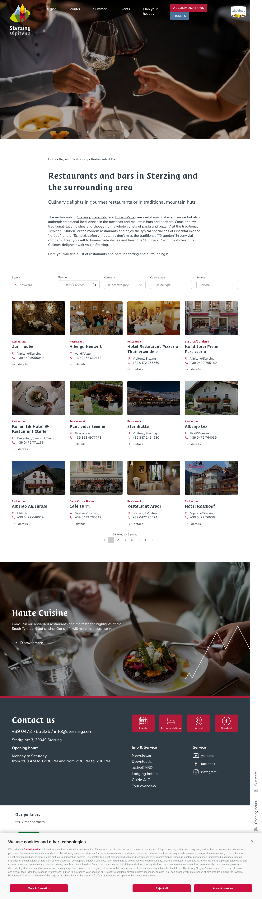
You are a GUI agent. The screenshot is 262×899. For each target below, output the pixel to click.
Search (16, 277)
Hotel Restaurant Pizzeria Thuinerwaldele (152, 349)
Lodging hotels (145, 773)
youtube (207, 755)
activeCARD (142, 767)
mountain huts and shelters (152, 221)
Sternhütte (138, 426)
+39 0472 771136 (30, 443)
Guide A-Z (141, 779)
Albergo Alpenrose (29, 506)
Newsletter (141, 755)
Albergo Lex (196, 426)
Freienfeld (99, 217)
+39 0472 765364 (203, 517)
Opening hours (256, 812)
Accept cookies (223, 888)
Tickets (179, 16)
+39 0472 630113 (88, 358)
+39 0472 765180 (203, 363)
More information (39, 888)
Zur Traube (22, 346)
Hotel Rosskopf (200, 506)
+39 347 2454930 (146, 438)
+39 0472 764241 (146, 517)
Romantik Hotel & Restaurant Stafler (30, 429)
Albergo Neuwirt (86, 346)
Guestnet (256, 779)
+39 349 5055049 (30, 358)
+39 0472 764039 (203, 438)
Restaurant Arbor (144, 506)
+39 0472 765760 (146, 363)
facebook (208, 763)
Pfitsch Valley (125, 217)
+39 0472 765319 (88, 517)
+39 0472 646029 (30, 517)
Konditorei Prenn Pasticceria (201, 349)
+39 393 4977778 (88, 438)
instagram (209, 772)
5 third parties (32, 849)
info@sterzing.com (73, 731)
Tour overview (144, 786)
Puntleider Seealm (87, 426)
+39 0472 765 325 (31, 731)
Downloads (142, 761)
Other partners (33, 822)
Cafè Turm (80, 506)
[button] (252, 841)
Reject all (162, 888)
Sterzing (83, 217)
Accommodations (188, 8)
